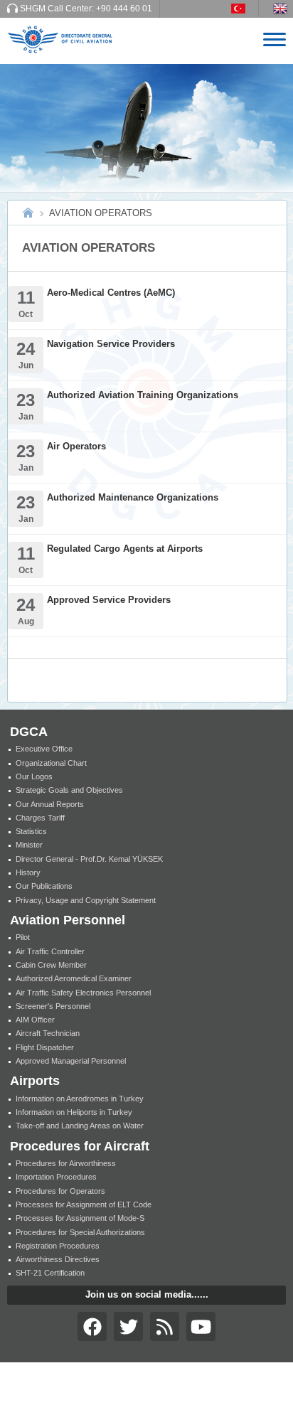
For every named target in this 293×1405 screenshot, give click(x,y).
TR (245, 8)
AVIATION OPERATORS (100, 213)
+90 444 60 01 (124, 9)
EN (283, 8)
